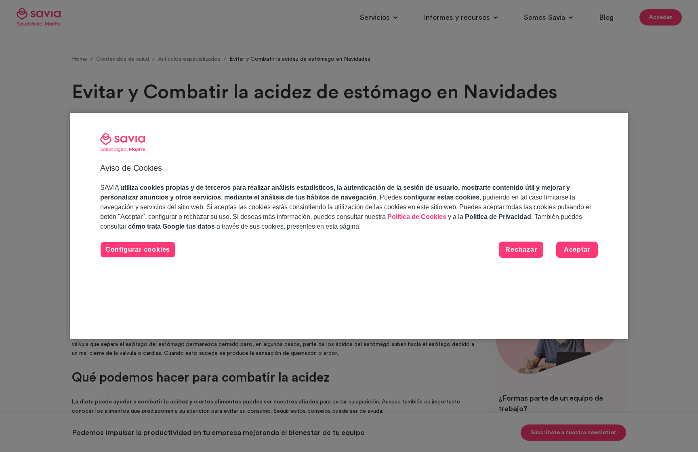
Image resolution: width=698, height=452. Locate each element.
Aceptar (577, 249)
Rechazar (521, 249)
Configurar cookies (137, 249)
